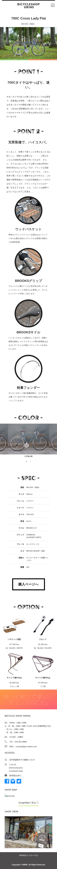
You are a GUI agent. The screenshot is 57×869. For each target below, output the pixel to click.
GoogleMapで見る (27, 803)
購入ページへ (28, 584)
